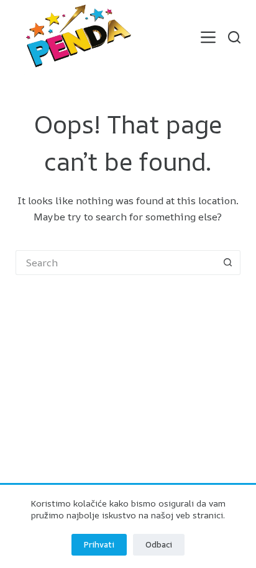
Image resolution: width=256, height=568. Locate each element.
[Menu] (208, 37)
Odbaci (158, 544)
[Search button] (228, 262)
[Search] (234, 37)
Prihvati (99, 544)
